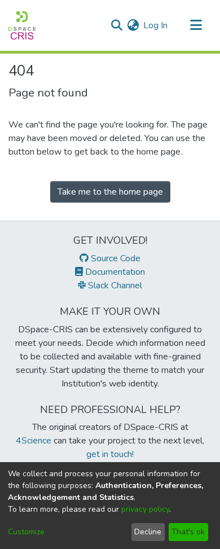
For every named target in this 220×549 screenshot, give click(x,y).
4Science (33, 440)
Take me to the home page (110, 192)
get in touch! (110, 454)
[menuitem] (133, 25)
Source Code (114, 258)
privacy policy (145, 509)
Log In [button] (156, 25)
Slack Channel (114, 285)
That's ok (188, 531)
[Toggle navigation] (196, 25)
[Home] (22, 25)
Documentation (114, 272)
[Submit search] (116, 25)
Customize (26, 531)
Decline (147, 531)
